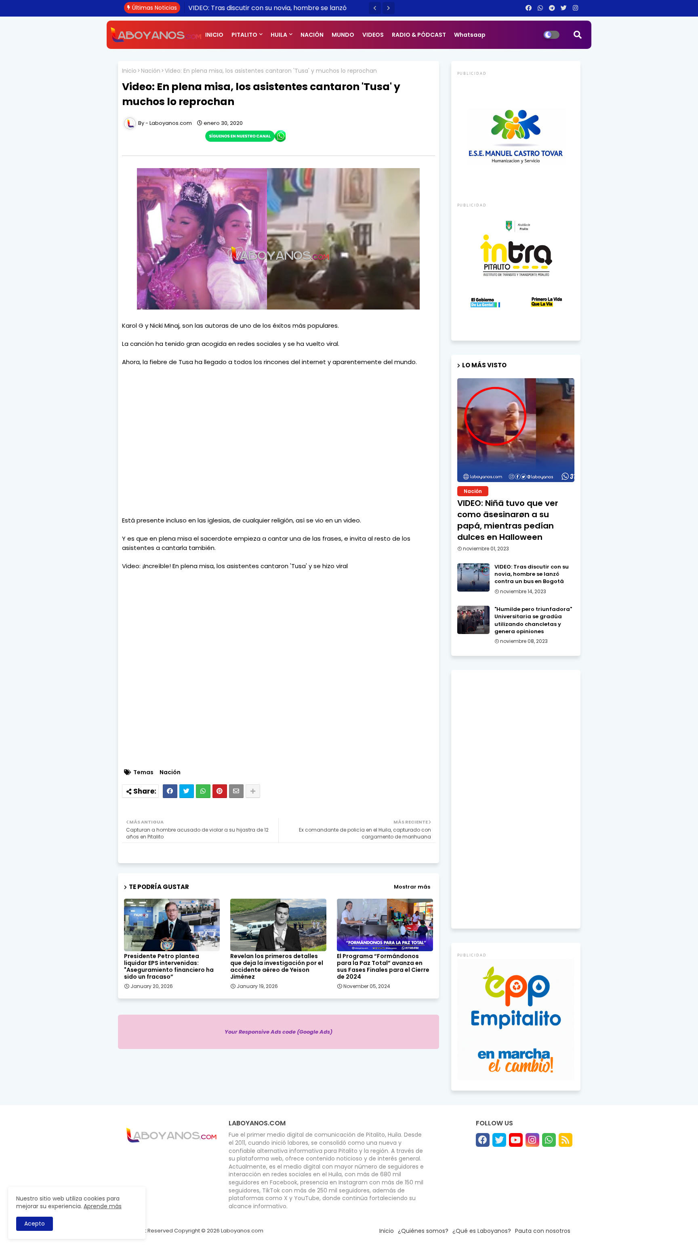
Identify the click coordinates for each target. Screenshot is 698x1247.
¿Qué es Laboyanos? (481, 1231)
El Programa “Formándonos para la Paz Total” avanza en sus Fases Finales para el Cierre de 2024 (383, 966)
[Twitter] (186, 791)
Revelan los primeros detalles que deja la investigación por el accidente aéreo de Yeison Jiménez (276, 966)
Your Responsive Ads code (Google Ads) (278, 1032)
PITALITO (244, 35)
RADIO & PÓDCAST (419, 35)
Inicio (129, 71)
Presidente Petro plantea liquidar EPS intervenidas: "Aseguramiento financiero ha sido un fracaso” (169, 966)
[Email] (236, 791)
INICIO (214, 35)
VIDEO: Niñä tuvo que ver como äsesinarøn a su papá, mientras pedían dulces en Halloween (507, 520)
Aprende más (103, 1206)
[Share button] (253, 791)
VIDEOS (373, 35)
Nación (150, 71)
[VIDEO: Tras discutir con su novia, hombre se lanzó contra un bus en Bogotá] (473, 577)
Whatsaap (470, 35)
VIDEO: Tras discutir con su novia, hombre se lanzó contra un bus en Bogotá (531, 574)
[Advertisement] (278, 441)
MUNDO (343, 35)
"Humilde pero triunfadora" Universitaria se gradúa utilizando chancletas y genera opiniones (533, 620)
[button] (375, 8)
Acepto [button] (34, 1224)
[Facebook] (170, 791)
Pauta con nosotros (542, 1231)
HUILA (279, 35)
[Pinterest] (219, 791)
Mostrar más (412, 887)
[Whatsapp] (203, 791)
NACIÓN (312, 35)
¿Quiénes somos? (423, 1231)
